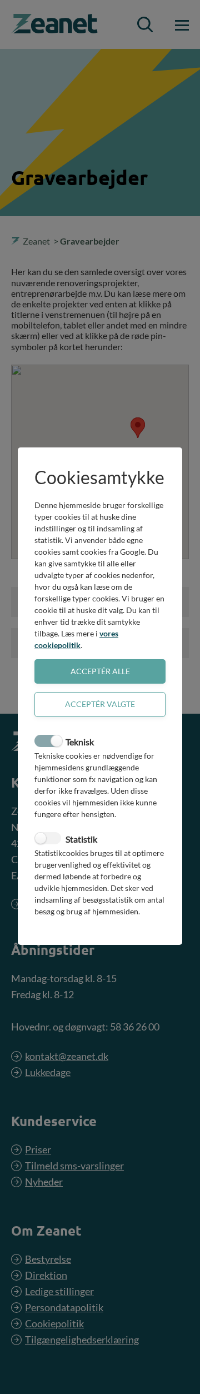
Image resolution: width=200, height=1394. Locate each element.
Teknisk (80, 741)
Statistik (81, 839)
